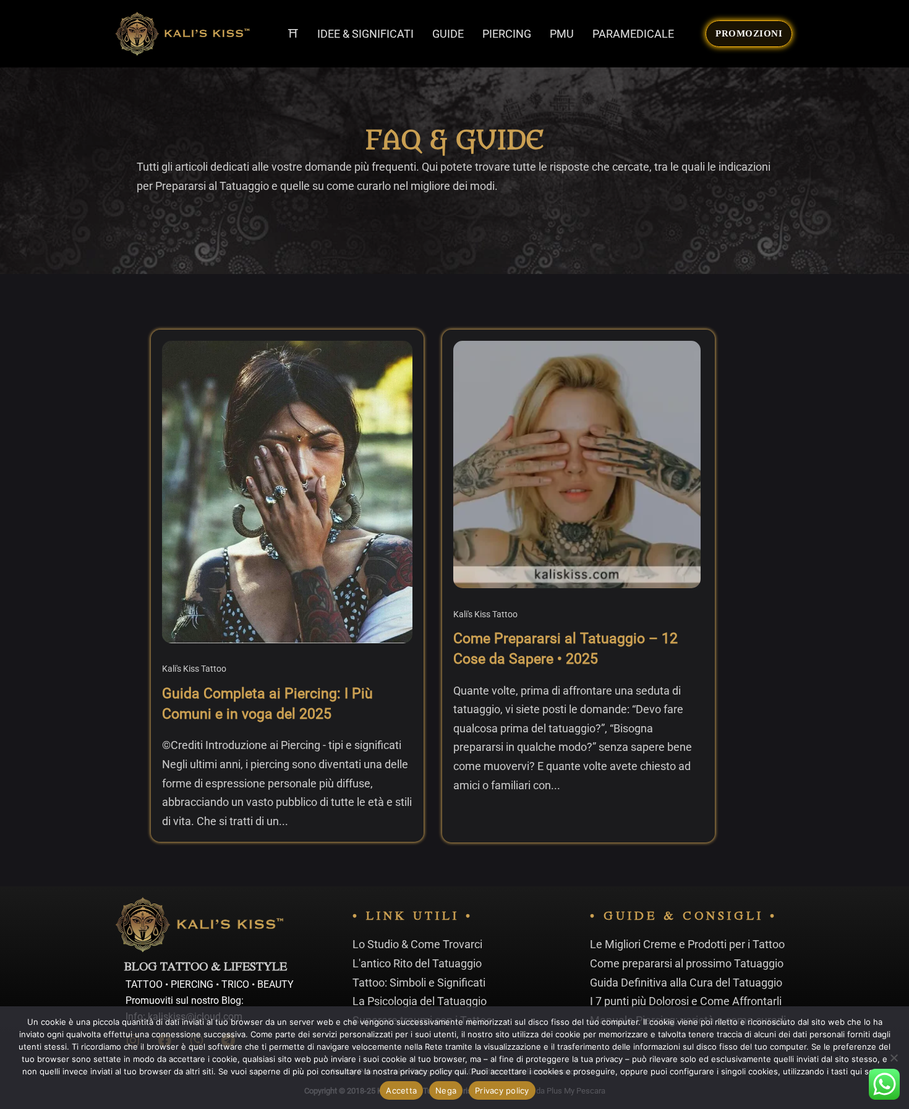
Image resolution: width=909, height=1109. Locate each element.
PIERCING (506, 33)
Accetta (401, 1090)
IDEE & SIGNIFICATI (365, 33)
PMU (562, 33)
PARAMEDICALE (633, 33)
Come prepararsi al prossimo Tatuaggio (686, 963)
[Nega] (893, 1057)
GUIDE (448, 33)
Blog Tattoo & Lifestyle (205, 968)
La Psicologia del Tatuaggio (419, 1001)
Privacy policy (502, 1090)
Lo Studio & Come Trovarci (417, 944)
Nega (445, 1090)
